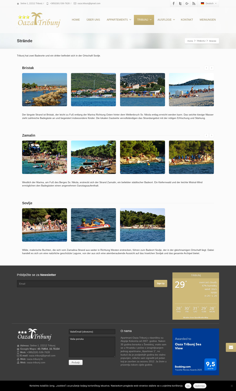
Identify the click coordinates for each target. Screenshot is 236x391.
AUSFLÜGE (165, 19)
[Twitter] (180, 3)
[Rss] (193, 3)
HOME (76, 19)
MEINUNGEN (208, 19)
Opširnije (200, 385)
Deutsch (210, 3)
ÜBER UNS (93, 19)
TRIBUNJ (142, 19)
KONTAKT (187, 19)
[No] (231, 386)
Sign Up (160, 283)
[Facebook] (173, 3)
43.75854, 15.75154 (48, 348)
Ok (188, 385)
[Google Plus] (187, 3)
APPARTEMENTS (117, 19)
